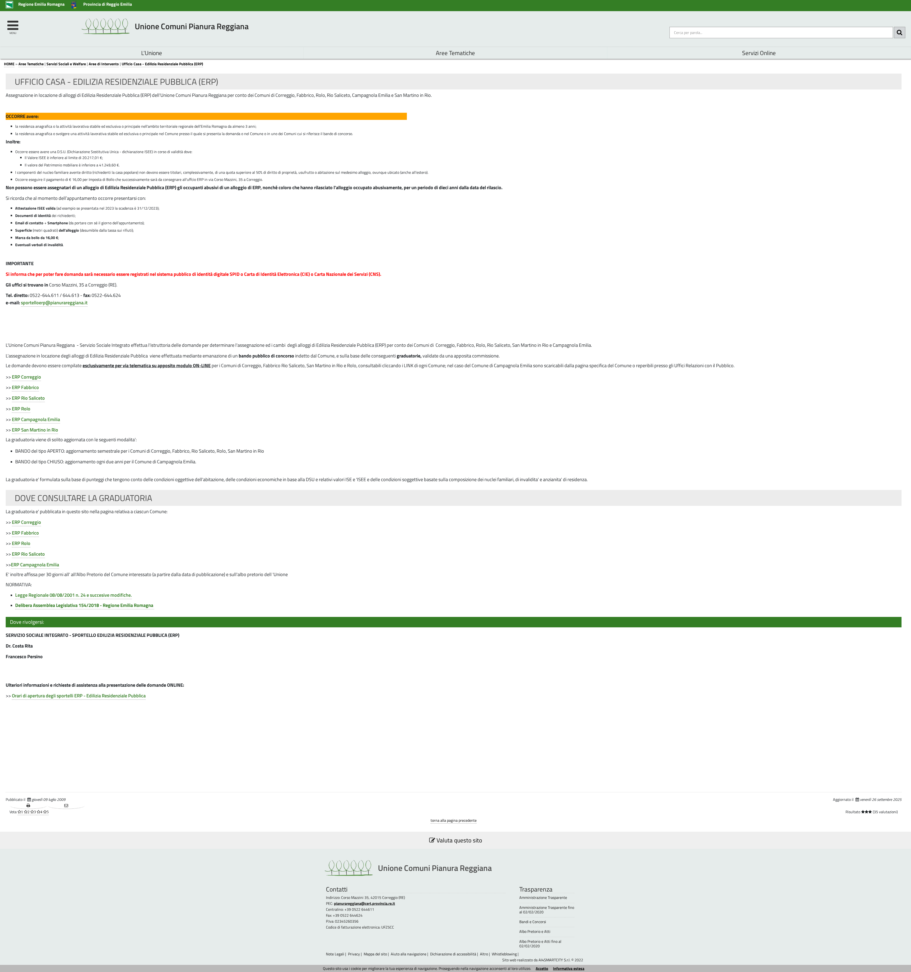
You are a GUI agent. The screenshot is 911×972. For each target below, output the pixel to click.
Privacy (354, 954)
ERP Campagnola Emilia (36, 419)
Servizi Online (759, 52)
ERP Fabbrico (25, 387)
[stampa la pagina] (28, 806)
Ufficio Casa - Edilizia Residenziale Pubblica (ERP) (162, 64)
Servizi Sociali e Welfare (66, 64)
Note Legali (335, 954)
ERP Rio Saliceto (28, 398)
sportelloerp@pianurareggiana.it (54, 302)
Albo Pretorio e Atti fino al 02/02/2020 (540, 943)
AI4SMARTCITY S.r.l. (554, 960)
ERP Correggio (26, 376)
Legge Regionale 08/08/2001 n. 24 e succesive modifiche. (73, 595)
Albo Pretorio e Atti (534, 931)
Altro (484, 954)
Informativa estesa (568, 968)
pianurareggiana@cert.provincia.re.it (364, 903)
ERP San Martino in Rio (35, 429)
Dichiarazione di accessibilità (453, 954)
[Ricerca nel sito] (899, 32)
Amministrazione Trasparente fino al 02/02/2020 (546, 909)
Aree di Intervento (104, 64)
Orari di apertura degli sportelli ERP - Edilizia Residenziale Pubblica (79, 695)
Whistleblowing (504, 954)
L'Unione (151, 52)
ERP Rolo (21, 408)
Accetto (542, 968)
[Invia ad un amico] (66, 806)
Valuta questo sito (458, 840)
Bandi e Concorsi (532, 922)
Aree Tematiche (455, 52)
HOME (9, 64)
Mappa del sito (375, 954)
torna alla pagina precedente (454, 820)
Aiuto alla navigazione (408, 954)
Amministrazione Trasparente (543, 897)
